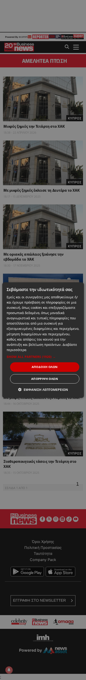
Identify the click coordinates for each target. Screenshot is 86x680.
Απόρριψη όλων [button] (44, 379)
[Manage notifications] (9, 670)
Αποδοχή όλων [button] (45, 367)
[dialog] (43, 340)
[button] (43, 357)
